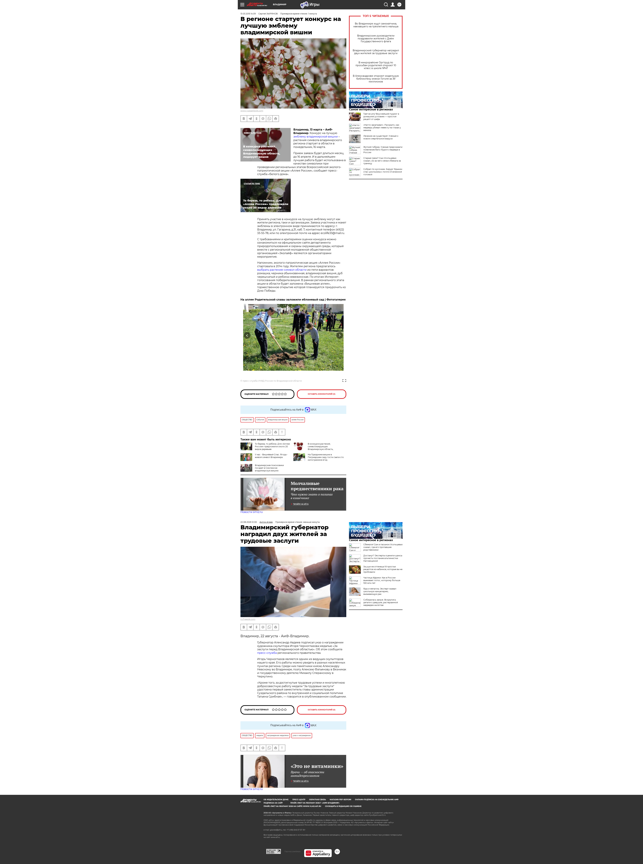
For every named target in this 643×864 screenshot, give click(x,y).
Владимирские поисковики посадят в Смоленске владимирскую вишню (269, 468)
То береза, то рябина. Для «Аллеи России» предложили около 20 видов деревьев (272, 446)
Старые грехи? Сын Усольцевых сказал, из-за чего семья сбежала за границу (382, 161)
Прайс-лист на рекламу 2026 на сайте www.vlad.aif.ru (292, 806)
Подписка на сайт (273, 803)
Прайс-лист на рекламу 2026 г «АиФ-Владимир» (315, 803)
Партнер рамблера (292, 851)
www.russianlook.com (251, 110)
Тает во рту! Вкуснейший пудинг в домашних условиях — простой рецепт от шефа (381, 116)
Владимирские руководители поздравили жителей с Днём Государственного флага (376, 38)
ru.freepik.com (247, 619)
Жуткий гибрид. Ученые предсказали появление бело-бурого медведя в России (382, 150)
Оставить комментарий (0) (321, 394)
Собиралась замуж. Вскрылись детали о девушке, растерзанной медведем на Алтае (380, 602)
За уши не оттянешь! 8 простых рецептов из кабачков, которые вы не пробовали (382, 569)
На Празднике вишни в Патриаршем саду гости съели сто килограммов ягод (326, 457)
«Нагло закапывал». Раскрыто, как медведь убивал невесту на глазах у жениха (382, 127)
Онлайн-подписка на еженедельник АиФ (377, 800)
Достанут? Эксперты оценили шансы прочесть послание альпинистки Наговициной (382, 558)
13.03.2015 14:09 (248, 13)
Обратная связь (317, 800)
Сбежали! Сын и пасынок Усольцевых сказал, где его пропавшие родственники (383, 547)
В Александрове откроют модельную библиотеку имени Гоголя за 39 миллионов (376, 79)
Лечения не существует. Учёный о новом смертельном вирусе (380, 137)
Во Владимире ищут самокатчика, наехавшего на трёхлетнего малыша (375, 25)
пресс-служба (267, 652)
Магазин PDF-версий (340, 800)
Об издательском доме (276, 800)
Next (339, 335)
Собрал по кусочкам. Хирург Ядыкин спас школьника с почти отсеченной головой (382, 172)
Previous (247, 335)
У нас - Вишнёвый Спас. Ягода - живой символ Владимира (271, 455)
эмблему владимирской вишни (315, 136)
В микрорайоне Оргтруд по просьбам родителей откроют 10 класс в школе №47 (375, 65)
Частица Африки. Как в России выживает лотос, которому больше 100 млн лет (381, 580)
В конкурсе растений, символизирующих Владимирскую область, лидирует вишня (313, 448)
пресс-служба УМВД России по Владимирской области (272, 381)
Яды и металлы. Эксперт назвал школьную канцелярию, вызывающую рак (379, 591)
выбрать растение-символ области (282, 269)
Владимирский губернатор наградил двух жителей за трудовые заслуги (376, 52)
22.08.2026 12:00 (248, 522)
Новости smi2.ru (251, 512)
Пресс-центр (298, 800)
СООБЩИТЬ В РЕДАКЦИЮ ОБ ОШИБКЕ (343, 806)
